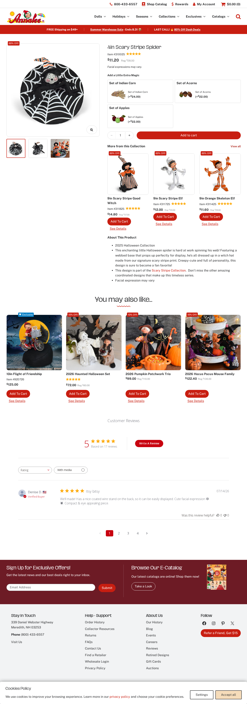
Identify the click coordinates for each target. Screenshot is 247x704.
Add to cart (188, 135)
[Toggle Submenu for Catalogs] (228, 16)
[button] (119, 221)
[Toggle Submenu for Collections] (178, 16)
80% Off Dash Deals (187, 29)
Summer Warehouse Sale (106, 29)
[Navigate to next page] (147, 533)
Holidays (118, 16)
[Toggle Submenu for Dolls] (105, 16)
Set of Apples (135, 119)
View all (236, 146)
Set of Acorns (203, 94)
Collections (167, 16)
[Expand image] (91, 129)
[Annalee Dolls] (25, 16)
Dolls (98, 16)
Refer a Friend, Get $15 (221, 633)
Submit (107, 588)
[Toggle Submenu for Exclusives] (204, 16)
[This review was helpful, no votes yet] (218, 515)
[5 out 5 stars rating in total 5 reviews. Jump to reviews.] (73, 379)
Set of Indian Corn (138, 94)
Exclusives (194, 16)
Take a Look (143, 586)
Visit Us (16, 642)
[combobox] (35, 470)
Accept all (228, 695)
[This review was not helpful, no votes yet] (225, 515)
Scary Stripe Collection (169, 270)
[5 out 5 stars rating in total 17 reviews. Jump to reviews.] (133, 53)
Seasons (142, 16)
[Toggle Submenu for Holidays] (128, 16)
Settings (202, 695)
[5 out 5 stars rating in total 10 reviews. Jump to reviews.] (178, 203)
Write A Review (149, 443)
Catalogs (218, 16)
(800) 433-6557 (32, 634)
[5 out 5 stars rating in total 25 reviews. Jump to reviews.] (133, 208)
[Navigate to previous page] (100, 533)
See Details (118, 228)
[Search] (238, 17)
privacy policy (120, 697)
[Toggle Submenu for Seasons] (151, 16)
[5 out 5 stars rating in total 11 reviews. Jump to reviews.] (225, 203)
